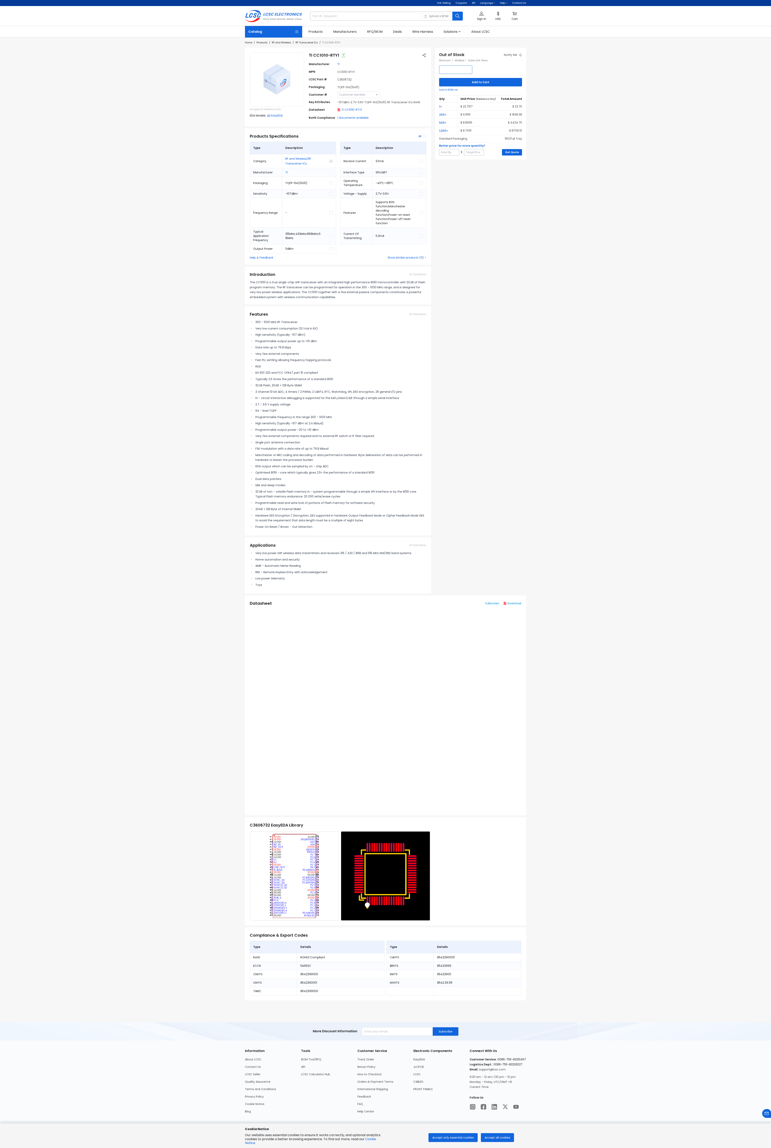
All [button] (419, 136)
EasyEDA (419, 1059)
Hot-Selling (444, 3)
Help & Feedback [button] (261, 258)
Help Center (365, 1111)
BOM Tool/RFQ (311, 1059)
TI (338, 64)
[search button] (457, 16)
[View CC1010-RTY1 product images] (277, 79)
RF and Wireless (281, 42)
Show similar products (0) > (407, 258)
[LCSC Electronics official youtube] (516, 1107)
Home (248, 42)
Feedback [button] (364, 1097)
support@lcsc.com (492, 1069)
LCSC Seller (252, 1074)
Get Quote (512, 152)
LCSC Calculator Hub (315, 1074)
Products (262, 42)
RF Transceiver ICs (307, 42)
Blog (248, 1111)
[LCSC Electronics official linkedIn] (494, 1107)
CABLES (418, 1082)
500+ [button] (442, 123)
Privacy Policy (254, 1097)
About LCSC (253, 1059)
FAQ (360, 1104)
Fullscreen (492, 603)
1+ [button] (440, 107)
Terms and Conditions (260, 1089)
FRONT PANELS (423, 1089)
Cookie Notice (254, 1104)
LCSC (417, 1074)
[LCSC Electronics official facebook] (483, 1107)
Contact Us (519, 3)
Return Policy (366, 1067)
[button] (481, 16)
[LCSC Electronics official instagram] (473, 1107)
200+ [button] (442, 115)
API (473, 3)
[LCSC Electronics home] (273, 16)
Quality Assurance (257, 1082)
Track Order (365, 1059)
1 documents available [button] (353, 118)
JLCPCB (418, 1067)
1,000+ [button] (443, 131)
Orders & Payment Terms (375, 1082)
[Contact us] (766, 1113)
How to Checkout (369, 1074)
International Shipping (372, 1089)
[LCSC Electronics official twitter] (505, 1107)
